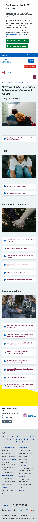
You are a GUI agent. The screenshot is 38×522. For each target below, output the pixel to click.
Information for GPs (7, 478)
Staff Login (22, 490)
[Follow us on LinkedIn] (23, 505)
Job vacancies (23, 462)
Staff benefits (23, 459)
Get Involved (22, 465)
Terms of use (23, 515)
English (8, 72)
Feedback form (15, 515)
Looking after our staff (25, 453)
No (10, 421)
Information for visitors (8, 472)
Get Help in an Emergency (26, 484)
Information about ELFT (8, 447)
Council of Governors (25, 473)
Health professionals (7, 475)
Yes (4, 421)
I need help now (29, 66)
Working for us (23, 447)
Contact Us (5, 417)
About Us (4, 493)
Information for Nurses (8, 481)
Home (3, 82)
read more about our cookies (15, 34)
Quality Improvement (8, 453)
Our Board (5, 450)
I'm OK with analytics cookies (17, 41)
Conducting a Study (7, 490)
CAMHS (10, 82)
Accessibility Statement (8, 456)
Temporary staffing (24, 450)
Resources (4, 496)
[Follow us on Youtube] (26, 505)
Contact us (22, 476)
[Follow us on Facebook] (14, 505)
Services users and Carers (9, 459)
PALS (20, 487)
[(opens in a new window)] (20, 505)
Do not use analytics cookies (16, 46)
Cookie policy (6, 515)
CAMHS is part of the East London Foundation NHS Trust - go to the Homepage (16, 55)
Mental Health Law (7, 484)
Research (4, 487)
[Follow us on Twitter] (17, 505)
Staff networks (23, 456)
